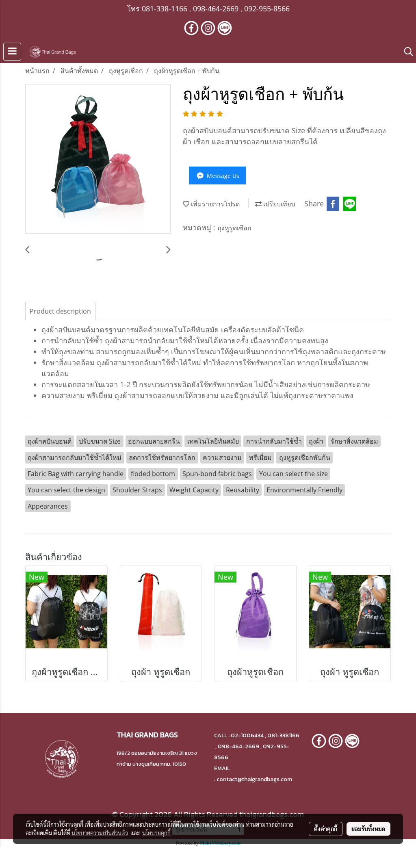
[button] (406, 51)
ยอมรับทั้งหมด (368, 828)
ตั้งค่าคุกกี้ (325, 828)
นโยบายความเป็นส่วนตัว (100, 832)
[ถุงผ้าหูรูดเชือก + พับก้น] (98, 159)
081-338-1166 (164, 8)
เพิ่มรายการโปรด (214, 203)
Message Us (222, 176)
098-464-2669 (215, 8)
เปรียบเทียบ (278, 203)
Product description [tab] (60, 311)
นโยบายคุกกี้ (156, 832)
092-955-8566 (267, 8)
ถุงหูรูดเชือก (234, 227)
